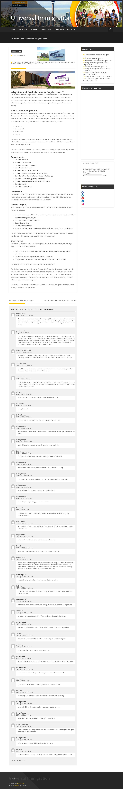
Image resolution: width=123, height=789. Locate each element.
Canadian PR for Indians (93, 61)
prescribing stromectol (47, 605)
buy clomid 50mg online (41, 673)
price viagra (38, 398)
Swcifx (18, 451)
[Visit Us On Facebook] (97, 192)
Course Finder (46, 29)
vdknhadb (19, 611)
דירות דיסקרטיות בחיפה (23, 350)
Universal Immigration (41, 18)
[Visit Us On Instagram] (97, 204)
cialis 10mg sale (49, 639)
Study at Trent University (93, 77)
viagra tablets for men (37, 707)
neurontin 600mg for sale (44, 456)
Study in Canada (16, 51)
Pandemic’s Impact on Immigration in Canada (59, 300)
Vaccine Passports (91, 67)
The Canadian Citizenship (94, 55)
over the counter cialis (43, 420)
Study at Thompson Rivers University (97, 69)
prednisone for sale (43, 468)
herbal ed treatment (37, 580)
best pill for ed (23, 409)
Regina (17, 134)
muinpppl (19, 679)
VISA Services (22, 29)
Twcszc (18, 633)
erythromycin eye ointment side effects (31, 616)
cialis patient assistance (29, 445)
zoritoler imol (21, 364)
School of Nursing (38, 63)
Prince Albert (19, 129)
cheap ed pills (38, 540)
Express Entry (90, 59)
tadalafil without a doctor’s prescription (48, 662)
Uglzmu (19, 586)
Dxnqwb (19, 749)
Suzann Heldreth (22, 724)
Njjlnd (18, 546)
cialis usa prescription (33, 490)
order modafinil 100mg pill (27, 650)
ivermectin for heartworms (46, 432)
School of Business (50, 62)
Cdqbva (19, 690)
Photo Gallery (59, 29)
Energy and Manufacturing (20, 62)
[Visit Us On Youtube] (97, 198)
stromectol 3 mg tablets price (42, 627)
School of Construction (63, 62)
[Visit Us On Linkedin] (97, 201)
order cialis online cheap (43, 696)
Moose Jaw (19, 132)
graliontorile (20, 314)
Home (13, 29)
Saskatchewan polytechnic (36, 62)
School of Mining (27, 63)
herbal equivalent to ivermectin (55, 527)
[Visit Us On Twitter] (97, 195)
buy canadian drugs (60, 513)
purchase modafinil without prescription (31, 684)
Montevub (20, 404)
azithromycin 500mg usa (36, 754)
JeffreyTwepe (21, 415)
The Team (34, 29)
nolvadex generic (39, 551)
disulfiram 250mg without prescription (48, 591)
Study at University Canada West (96, 63)
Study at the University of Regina (22, 300)
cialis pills (29, 502)
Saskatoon (18, 126)
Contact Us (71, 29)
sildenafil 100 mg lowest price (38, 743)
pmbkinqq (20, 645)
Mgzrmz (19, 392)
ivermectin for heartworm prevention (40, 479)
